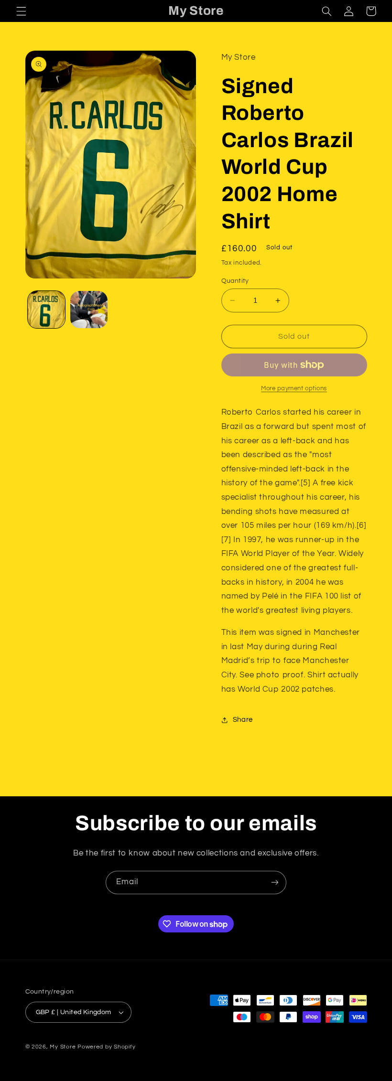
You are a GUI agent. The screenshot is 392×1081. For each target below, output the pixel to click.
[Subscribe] (275, 882)
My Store (63, 1046)
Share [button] (243, 719)
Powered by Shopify (106, 1046)
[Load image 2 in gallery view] (89, 309)
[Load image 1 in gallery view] (46, 309)
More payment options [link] (294, 388)
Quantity (235, 281)
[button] (21, 11)
